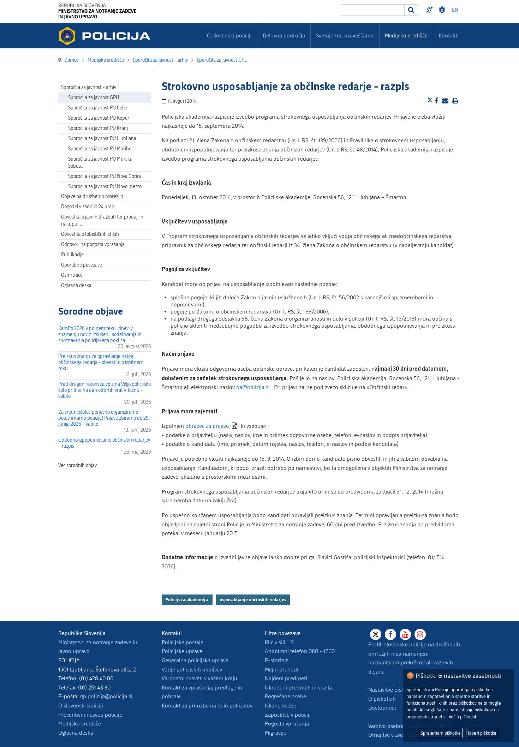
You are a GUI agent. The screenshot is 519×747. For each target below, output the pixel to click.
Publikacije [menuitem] (72, 255)
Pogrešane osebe (285, 696)
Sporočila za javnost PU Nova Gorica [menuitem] (105, 176)
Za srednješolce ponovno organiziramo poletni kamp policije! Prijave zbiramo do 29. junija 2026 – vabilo (104, 418)
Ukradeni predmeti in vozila (298, 687)
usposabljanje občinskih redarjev (253, 599)
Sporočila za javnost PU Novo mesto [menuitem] (105, 187)
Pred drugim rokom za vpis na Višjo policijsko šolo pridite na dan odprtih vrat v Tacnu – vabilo (104, 390)
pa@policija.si (253, 387)
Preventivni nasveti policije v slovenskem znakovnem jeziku (430, 10)
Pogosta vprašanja (287, 723)
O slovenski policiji (80, 705)
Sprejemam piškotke (440, 733)
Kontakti (449, 35)
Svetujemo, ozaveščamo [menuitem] (345, 35)
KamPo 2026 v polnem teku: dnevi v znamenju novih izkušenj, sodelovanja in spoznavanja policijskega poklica (100, 334)
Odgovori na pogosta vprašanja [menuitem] (93, 244)
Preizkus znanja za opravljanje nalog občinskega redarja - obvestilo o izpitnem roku (100, 362)
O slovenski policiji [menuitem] (229, 35)
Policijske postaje (182, 642)
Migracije (275, 732)
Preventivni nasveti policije (90, 714)
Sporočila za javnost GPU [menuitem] (93, 98)
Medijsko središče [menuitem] (406, 35)
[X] (375, 634)
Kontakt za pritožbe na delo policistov (207, 705)
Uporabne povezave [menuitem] (81, 265)
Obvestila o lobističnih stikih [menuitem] (90, 234)
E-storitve (276, 660)
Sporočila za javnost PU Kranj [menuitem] (98, 128)
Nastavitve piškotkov (393, 689)
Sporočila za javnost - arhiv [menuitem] (88, 87)
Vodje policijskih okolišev (192, 669)
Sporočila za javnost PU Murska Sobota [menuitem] (100, 162)
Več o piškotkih (463, 716)
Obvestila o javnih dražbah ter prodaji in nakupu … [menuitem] (102, 220)
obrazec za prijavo (207, 426)
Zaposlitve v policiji (288, 714)
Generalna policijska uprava (195, 660)
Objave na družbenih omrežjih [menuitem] (92, 196)
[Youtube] (405, 634)
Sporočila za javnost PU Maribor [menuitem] (100, 149)
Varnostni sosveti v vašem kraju (199, 678)
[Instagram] (420, 634)
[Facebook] (390, 634)
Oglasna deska (76, 285)
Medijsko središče (79, 723)
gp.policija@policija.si (106, 696)
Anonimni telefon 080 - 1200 (300, 651)
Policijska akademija (187, 599)
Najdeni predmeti (286, 678)
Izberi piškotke (482, 733)
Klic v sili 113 (279, 642)
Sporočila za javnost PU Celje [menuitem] (97, 108)
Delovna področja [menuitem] (284, 35)
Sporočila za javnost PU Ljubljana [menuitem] (102, 139)
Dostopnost (443, 10)
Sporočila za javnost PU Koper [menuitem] (98, 118)
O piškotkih (382, 698)
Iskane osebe (280, 705)
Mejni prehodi (281, 669)
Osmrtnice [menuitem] (72, 275)
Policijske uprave (182, 651)
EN (455, 10)
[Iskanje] (411, 10)
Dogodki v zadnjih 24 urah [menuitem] (87, 207)
